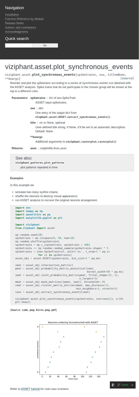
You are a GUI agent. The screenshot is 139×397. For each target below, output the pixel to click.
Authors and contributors (20, 27)
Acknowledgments (16, 31)
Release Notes (14, 23)
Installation (12, 14)
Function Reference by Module (24, 18)
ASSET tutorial (30, 389)
